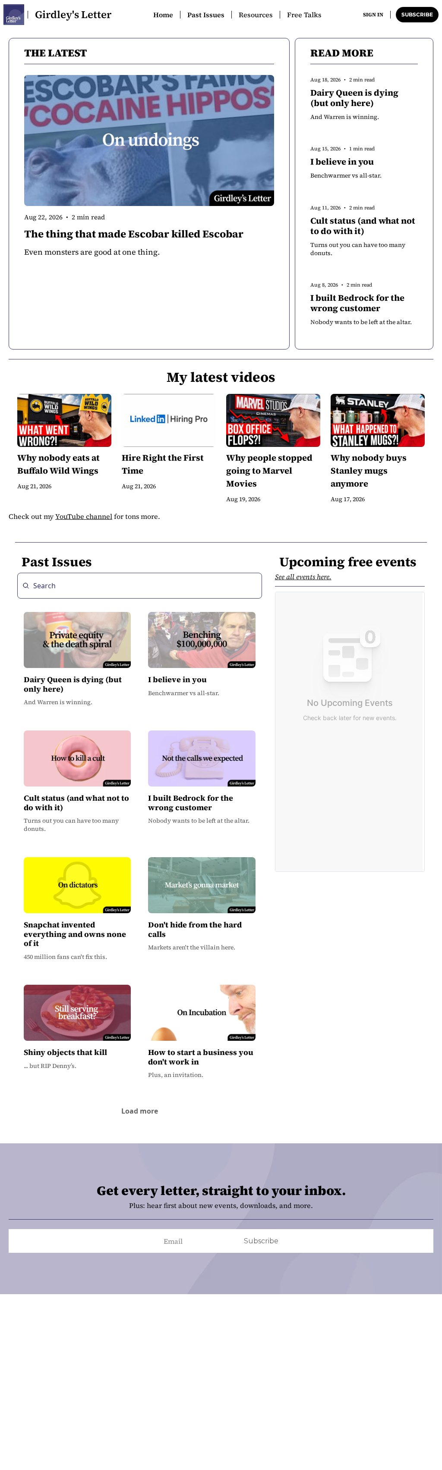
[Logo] (13, 14)
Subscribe (261, 1241)
